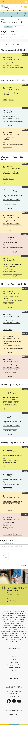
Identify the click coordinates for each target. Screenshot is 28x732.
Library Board (14, 662)
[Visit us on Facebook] (9, 702)
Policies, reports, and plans (14, 665)
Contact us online (14, 696)
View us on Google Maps (14, 691)
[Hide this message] (26, 2)
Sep (10, 37)
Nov (17, 37)
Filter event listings (8, 40)
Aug (6, 37)
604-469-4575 (14, 693)
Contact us (14, 678)
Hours (14, 656)
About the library (14, 649)
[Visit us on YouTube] (19, 702)
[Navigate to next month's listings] (17, 31)
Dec (21, 37)
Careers (14, 659)
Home (2, 19)
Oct (13, 37)
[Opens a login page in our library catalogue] (25, 6)
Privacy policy (14, 670)
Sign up (11, 600)
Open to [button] (14, 10)
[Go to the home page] (5, 7)
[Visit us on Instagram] (14, 702)
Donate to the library (14, 667)
